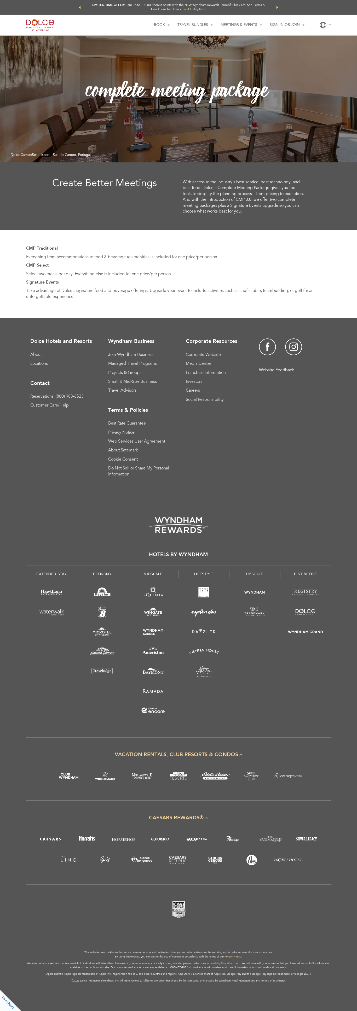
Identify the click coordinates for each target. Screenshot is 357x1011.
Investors (194, 382)
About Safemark (123, 450)
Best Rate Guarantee (127, 423)
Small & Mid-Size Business (132, 382)
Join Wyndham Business (130, 355)
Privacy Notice (121, 433)
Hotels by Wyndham (178, 554)
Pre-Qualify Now (194, 9)
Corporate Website (203, 355)
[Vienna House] (203, 652)
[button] (79, 7)
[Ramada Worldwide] (153, 692)
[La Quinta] (153, 593)
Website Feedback (276, 370)
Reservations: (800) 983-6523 (57, 397)
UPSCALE (254, 574)
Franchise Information (206, 373)
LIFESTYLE (204, 574)
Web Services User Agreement (136, 441)
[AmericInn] (153, 652)
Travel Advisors (122, 391)
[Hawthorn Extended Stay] (51, 593)
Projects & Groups (124, 373)
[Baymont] (153, 672)
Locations (39, 364)
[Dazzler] (203, 633)
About (36, 355)
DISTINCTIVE (305, 574)
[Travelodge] (102, 672)
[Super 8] (102, 613)
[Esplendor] (203, 613)
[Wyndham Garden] (153, 633)
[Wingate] (153, 613)
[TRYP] (203, 593)
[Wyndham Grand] (305, 633)
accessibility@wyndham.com (223, 963)
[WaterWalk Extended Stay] (51, 613)
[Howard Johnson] (102, 652)
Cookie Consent (123, 459)
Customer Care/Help (49, 405)
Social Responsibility (205, 400)
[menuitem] (162, 25)
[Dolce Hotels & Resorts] (305, 613)
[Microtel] (102, 633)
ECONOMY (102, 574)
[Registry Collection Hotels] (305, 593)
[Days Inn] (102, 593)
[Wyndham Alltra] (203, 672)
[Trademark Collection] (254, 613)
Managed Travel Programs (132, 364)
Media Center (198, 364)
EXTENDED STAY (51, 574)
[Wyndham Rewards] (178, 525)
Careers (193, 391)
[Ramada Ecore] (153, 711)
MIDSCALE (153, 574)
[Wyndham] (254, 593)
